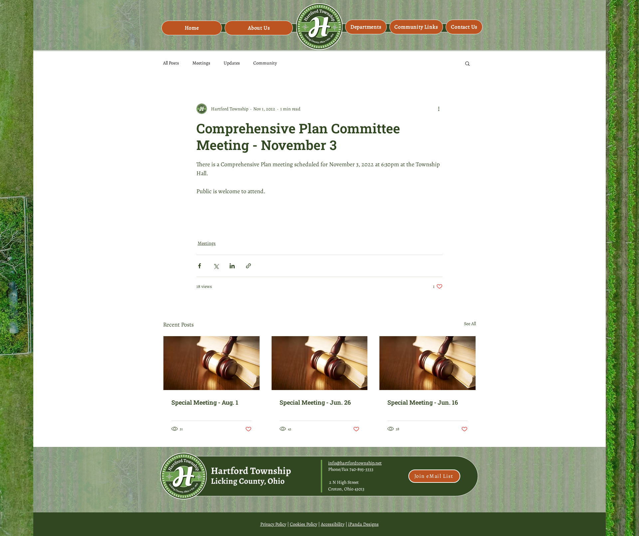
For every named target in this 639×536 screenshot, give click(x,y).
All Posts (171, 63)
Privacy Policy (273, 524)
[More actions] (439, 109)
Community (265, 63)
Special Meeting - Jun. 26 (315, 402)
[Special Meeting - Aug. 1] (211, 363)
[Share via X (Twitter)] (216, 266)
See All (470, 324)
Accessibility (332, 524)
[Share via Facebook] (199, 266)
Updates (232, 63)
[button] (259, 28)
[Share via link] (248, 266)
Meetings (201, 63)
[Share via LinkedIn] (232, 266)
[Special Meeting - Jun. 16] (427, 363)
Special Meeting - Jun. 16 (422, 402)
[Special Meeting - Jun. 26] (320, 363)
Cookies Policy (303, 524)
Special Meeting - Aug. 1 (204, 402)
